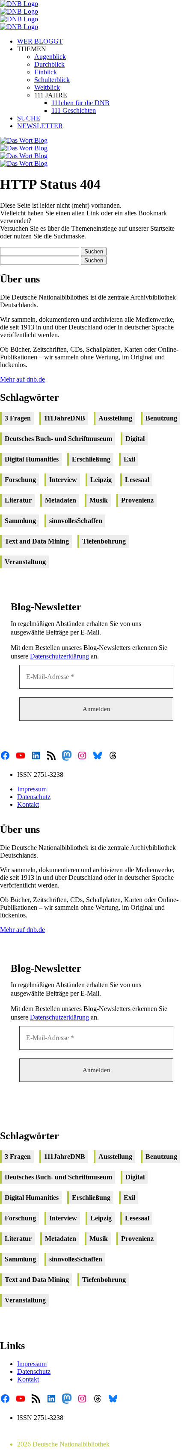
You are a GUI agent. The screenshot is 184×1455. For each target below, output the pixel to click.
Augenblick (50, 56)
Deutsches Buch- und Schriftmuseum (58, 438)
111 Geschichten (73, 110)
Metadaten (60, 500)
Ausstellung (115, 418)
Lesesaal (137, 479)
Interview (63, 479)
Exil (129, 459)
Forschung (20, 479)
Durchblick (49, 64)
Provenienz (137, 500)
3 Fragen (18, 418)
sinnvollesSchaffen (75, 520)
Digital (135, 438)
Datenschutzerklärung (59, 656)
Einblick (45, 72)
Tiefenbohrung (104, 541)
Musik (98, 500)
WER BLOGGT (40, 41)
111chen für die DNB (80, 102)
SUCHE (28, 118)
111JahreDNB (64, 418)
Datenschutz (33, 796)
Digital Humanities (32, 459)
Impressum (32, 789)
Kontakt (28, 804)
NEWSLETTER (40, 125)
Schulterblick (52, 79)
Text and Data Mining (37, 541)
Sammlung (20, 520)
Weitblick (47, 87)
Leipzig (101, 479)
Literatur (18, 500)
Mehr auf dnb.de (22, 379)
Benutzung (161, 418)
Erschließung (91, 459)
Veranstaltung (25, 561)
